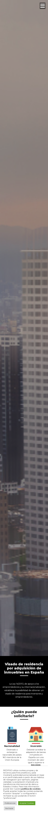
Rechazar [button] (9, 808)
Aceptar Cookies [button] (27, 803)
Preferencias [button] (10, 803)
